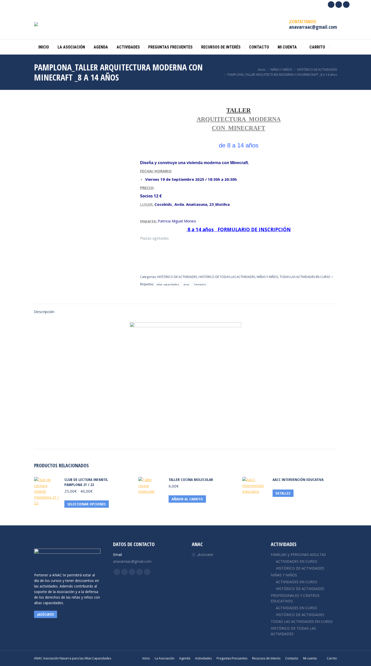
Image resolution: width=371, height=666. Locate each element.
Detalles (283, 493)
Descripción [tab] (44, 311)
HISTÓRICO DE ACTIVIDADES (177, 277)
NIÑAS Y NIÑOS (267, 277)
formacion (200, 284)
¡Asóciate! (205, 554)
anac (186, 284)
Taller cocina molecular (191, 479)
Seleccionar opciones (86, 503)
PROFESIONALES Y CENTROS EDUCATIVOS (295, 598)
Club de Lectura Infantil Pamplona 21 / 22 (86, 482)
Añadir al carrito (187, 498)
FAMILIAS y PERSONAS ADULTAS (298, 554)
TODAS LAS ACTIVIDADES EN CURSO (305, 277)
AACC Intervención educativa (298, 479)
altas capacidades (167, 284)
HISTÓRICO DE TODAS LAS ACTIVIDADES (227, 277)
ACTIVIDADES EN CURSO (296, 561)
